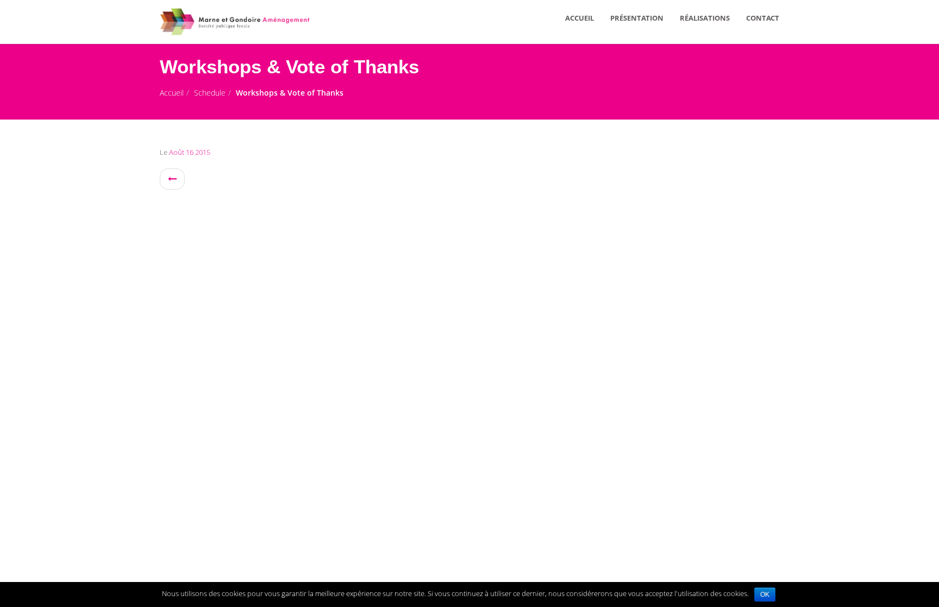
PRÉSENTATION (636, 18)
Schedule (210, 92)
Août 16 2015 (188, 152)
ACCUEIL (579, 18)
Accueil (172, 92)
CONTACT (762, 18)
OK (764, 594)
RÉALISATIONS (705, 18)
